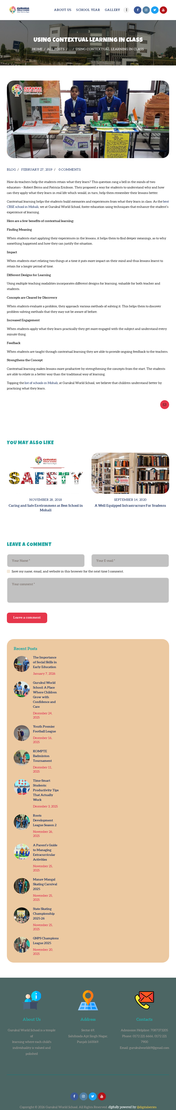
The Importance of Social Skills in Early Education (45, 662)
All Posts (56, 49)
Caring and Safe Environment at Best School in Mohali (46, 508)
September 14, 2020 (130, 499)
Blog (11, 169)
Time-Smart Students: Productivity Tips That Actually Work (46, 790)
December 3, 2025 (45, 806)
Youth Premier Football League (44, 729)
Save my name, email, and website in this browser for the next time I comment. (68, 571)
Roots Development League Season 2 (45, 820)
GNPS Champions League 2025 (46, 940)
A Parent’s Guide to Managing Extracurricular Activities (45, 852)
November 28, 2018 (45, 499)
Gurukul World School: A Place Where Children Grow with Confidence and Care (45, 694)
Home (37, 49)
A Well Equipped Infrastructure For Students (130, 505)
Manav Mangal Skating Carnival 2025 (45, 884)
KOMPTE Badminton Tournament (42, 756)
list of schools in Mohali (41, 383)
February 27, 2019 (36, 169)
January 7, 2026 (44, 673)
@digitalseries (147, 1107)
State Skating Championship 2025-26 (44, 913)
